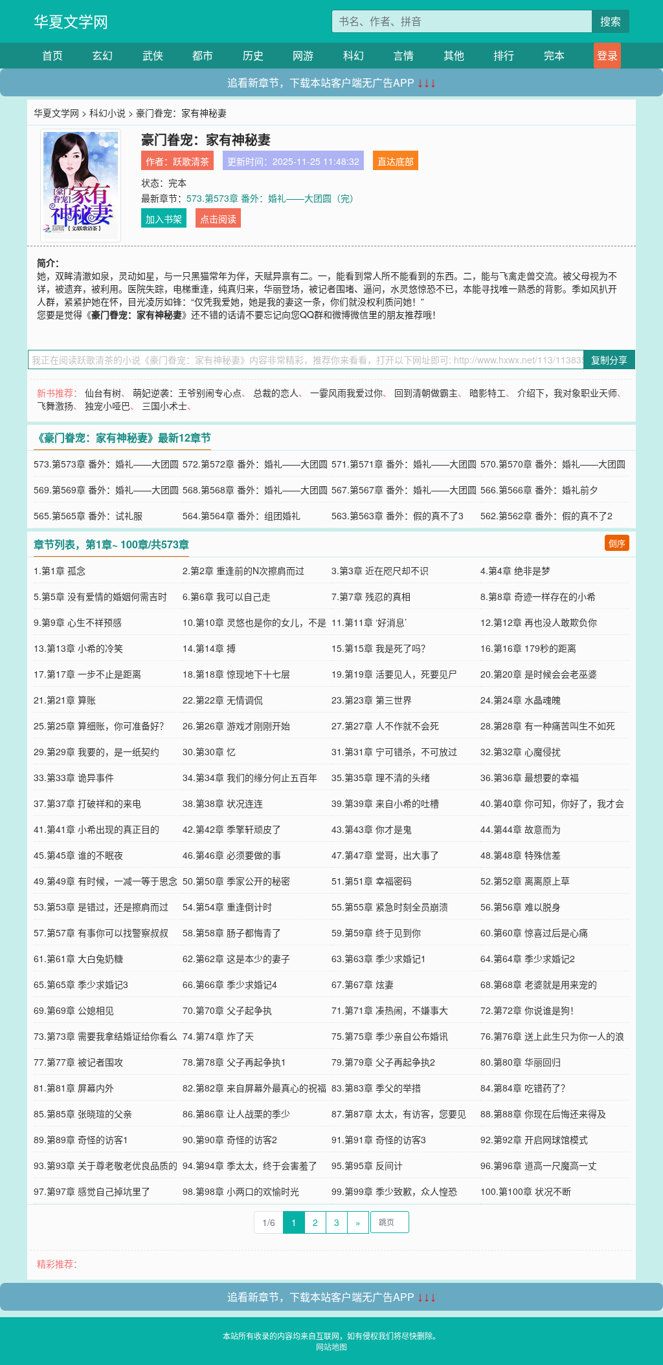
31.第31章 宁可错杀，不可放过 (394, 751)
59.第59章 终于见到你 (376, 932)
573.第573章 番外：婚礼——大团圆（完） (272, 197)
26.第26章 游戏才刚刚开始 (236, 725)
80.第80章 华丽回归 (520, 1061)
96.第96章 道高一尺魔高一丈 (538, 1165)
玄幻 (102, 55)
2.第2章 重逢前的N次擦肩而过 (243, 570)
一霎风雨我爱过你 (346, 392)
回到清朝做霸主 (426, 392)
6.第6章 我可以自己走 (227, 596)
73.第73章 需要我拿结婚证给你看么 (105, 1035)
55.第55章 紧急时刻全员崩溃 (390, 906)
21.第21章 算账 (65, 699)
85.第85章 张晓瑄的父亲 (83, 1113)
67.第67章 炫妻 (363, 984)
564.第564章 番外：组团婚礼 (241, 515)
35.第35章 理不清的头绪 (381, 777)
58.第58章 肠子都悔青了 (232, 932)
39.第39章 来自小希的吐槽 (385, 803)
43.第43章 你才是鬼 (372, 828)
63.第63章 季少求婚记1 (379, 958)
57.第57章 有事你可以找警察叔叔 (101, 932)
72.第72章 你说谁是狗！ (529, 1010)
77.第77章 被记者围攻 (78, 1061)
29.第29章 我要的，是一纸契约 (96, 751)
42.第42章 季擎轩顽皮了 (232, 828)
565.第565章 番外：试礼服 (88, 515)
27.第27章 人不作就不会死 (385, 725)
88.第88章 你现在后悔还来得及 (543, 1113)
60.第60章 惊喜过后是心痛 (534, 932)
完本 (554, 55)
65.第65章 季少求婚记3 (81, 984)
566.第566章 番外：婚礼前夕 (539, 489)
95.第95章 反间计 (367, 1165)
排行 (503, 55)
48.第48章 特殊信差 (520, 854)
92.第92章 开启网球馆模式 (534, 1139)
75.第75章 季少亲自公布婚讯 (390, 1035)
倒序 (617, 543)
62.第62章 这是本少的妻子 (236, 958)
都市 (202, 55)
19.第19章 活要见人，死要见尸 (394, 673)
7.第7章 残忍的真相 (371, 596)
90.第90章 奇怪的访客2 (230, 1139)
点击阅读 (218, 218)
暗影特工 (487, 392)
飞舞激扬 (55, 405)
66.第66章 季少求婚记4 (230, 984)
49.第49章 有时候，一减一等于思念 (105, 880)
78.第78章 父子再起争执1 (234, 1061)
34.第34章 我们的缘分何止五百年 (250, 777)
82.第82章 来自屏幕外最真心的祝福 (254, 1087)
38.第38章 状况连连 (223, 803)
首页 (52, 55)
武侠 (152, 55)
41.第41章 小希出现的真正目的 (96, 828)
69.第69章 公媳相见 (74, 1010)
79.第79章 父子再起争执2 (383, 1061)
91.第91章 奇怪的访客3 (379, 1139)
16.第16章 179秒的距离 (528, 647)
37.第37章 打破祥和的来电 (87, 803)
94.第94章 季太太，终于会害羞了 (250, 1165)
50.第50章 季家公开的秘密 (236, 880)
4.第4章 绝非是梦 (515, 570)
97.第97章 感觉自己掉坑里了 (92, 1191)
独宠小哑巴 (107, 405)
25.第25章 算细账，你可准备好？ (101, 725)
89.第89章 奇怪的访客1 (81, 1139)
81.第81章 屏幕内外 (74, 1087)
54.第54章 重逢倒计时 (227, 906)
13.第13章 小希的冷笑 (78, 647)
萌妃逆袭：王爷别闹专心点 (187, 392)
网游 (303, 55)
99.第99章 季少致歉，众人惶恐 (394, 1191)
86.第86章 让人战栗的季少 (236, 1113)
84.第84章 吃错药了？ (525, 1087)
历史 (253, 55)
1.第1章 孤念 (59, 570)
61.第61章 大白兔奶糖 (78, 958)
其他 (454, 55)
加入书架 (164, 218)
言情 (403, 55)
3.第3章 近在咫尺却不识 (380, 570)
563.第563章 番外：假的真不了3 (398, 515)
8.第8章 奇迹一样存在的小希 (538, 596)
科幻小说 (107, 112)
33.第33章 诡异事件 (74, 777)
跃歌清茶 (191, 161)
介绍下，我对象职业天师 (567, 392)
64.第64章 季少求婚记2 (527, 958)
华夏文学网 (71, 21)
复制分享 (609, 359)
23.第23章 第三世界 (372, 699)
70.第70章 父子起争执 (227, 1010)
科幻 (353, 55)
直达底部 (395, 161)
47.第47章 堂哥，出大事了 (385, 854)
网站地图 (331, 1346)
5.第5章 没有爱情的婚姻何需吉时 (100, 596)
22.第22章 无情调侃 (223, 699)
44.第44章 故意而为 (520, 828)
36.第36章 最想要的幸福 (529, 777)
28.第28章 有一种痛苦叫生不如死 (547, 725)
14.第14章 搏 (209, 647)
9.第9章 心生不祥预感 (78, 622)
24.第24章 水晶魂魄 (520, 699)
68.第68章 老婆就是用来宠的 (538, 984)
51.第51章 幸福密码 (372, 880)
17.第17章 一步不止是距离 (87, 673)
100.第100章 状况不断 (525, 1191)
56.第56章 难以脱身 (520, 906)
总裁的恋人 (275, 392)
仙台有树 (103, 392)
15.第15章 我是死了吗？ (381, 647)
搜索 (610, 21)
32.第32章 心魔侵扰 (520, 751)
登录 (607, 55)
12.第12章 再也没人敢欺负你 (538, 622)
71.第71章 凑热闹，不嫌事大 (390, 1010)
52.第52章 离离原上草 (525, 880)
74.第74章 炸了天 (218, 1035)
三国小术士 (164, 405)
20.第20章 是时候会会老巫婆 (538, 673)
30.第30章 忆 (209, 751)
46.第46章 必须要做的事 (232, 854)
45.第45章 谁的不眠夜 (78, 854)
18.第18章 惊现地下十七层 (236, 673)
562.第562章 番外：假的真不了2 (546, 515)
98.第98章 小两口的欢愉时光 (241, 1191)
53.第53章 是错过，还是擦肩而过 (101, 906)
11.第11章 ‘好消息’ (369, 622)
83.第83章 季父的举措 (376, 1087)
